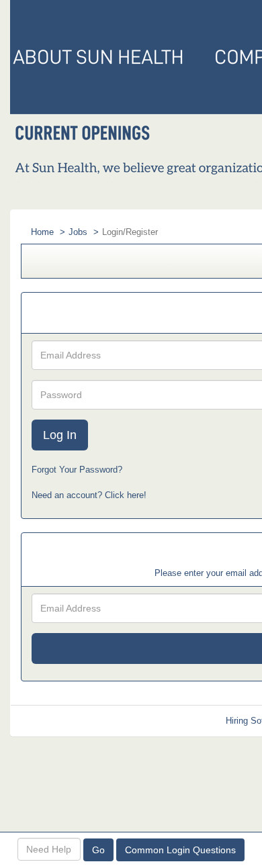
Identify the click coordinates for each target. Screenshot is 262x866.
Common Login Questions (180, 850)
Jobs (78, 232)
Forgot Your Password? (77, 470)
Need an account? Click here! (89, 495)
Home (42, 232)
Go (98, 850)
